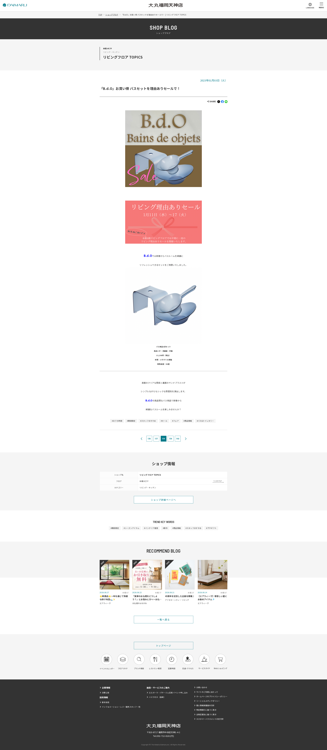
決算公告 (105, 692)
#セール (164, 421)
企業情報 (106, 687)
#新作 (165, 528)
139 (170, 438)
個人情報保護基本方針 (205, 705)
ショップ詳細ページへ (163, 499)
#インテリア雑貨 (151, 528)
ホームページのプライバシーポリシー (211, 696)
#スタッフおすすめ (148, 421)
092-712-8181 (163, 735)
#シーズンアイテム (131, 528)
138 (163, 438)
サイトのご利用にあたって (207, 692)
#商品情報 (188, 421)
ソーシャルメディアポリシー (208, 701)
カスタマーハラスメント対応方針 (210, 719)
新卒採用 (105, 702)
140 (177, 438)
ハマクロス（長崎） (157, 697)
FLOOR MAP (218, 481)
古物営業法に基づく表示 (206, 714)
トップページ (163, 645)
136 (149, 438)
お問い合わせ (201, 687)
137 (156, 438)
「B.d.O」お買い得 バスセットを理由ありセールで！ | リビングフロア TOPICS (153, 14)
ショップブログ (111, 14)
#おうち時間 (117, 421)
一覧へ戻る (163, 619)
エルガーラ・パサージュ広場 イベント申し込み (168, 692)
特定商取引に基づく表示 (206, 710)
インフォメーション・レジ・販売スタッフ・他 (121, 707)
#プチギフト (211, 528)
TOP (100, 14)
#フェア (175, 421)
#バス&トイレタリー (205, 421)
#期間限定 (131, 421)
